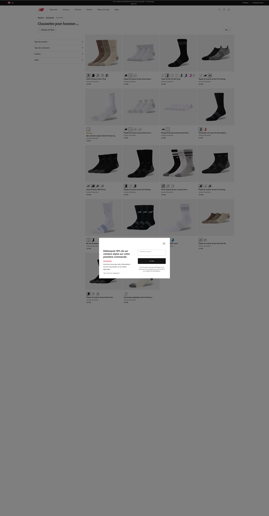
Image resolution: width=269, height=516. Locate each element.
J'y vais (151, 261)
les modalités (147, 271)
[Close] (164, 243)
